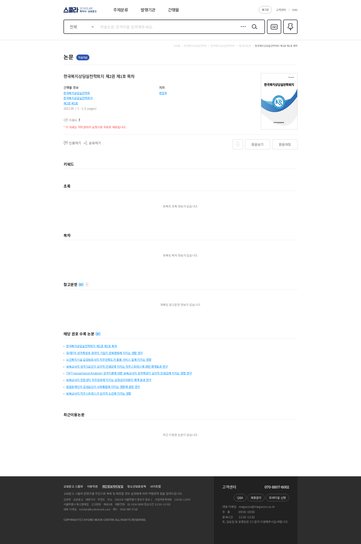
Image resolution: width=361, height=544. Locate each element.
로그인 (265, 9)
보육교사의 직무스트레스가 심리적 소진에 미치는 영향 (98, 393)
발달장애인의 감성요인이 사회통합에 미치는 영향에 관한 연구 (103, 387)
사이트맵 (155, 486)
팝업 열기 (87, 284)
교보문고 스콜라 (73, 486)
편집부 (163, 93)
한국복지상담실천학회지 (78, 98)
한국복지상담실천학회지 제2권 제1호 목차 (91, 346)
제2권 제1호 (71, 103)
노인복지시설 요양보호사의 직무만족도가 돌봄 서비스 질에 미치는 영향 (108, 359)
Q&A (240, 498)
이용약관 (92, 486)
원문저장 (285, 144)
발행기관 (148, 10)
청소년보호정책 (136, 486)
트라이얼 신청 (277, 498)
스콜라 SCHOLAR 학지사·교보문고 (80, 12)
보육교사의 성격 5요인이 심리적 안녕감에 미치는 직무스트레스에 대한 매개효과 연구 (117, 366)
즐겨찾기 (290, 33)
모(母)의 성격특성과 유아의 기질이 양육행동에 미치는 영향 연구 (104, 353)
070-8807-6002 (276, 487)
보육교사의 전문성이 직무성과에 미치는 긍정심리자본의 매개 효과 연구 (108, 380)
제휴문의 (256, 498)
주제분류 (120, 10)
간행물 (173, 10)
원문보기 (257, 144)
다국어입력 (274, 33)
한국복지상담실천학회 (77, 93)
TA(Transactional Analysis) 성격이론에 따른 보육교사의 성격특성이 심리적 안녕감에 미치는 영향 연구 (129, 373)
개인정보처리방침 (112, 486)
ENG (294, 10)
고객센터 (281, 10)
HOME (177, 45)
